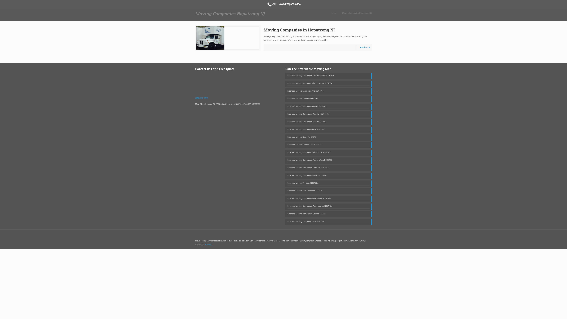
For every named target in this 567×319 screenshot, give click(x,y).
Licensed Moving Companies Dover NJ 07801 (306, 214)
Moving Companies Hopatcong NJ (357, 13)
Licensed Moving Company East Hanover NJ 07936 (309, 198)
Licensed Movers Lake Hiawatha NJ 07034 (305, 91)
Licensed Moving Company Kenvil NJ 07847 (306, 129)
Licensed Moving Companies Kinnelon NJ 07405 (308, 114)
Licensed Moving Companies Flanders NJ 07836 (308, 168)
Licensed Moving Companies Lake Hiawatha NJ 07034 (310, 75)
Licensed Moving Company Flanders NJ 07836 (307, 175)
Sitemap (208, 244)
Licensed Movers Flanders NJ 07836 (302, 183)
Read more (365, 47)
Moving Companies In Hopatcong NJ (299, 29)
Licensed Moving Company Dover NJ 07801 (306, 221)
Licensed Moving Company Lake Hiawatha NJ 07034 (309, 83)
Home (333, 13)
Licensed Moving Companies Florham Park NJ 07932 (309, 160)
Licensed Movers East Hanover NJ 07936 (304, 191)
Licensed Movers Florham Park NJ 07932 (304, 145)
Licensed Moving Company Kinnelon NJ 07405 (307, 106)
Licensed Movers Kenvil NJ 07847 (301, 137)
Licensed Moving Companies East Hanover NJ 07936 (309, 206)
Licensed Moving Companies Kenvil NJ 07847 (306, 122)
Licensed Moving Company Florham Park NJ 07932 (309, 152)
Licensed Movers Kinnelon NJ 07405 (302, 98)
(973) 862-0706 (201, 98)
